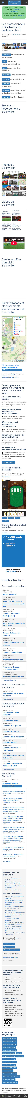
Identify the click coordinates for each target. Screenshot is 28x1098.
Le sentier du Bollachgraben (13, 737)
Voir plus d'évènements (9, 680)
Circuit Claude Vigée (10, 720)
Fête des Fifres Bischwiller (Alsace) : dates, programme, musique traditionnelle (13, 800)
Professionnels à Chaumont (9, 1044)
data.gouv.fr (15, 377)
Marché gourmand (9, 594)
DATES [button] (4, 61)
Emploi (14, 1096)
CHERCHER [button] (6, 97)
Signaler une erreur (9, 947)
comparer (4, 532)
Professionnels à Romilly (9, 1059)
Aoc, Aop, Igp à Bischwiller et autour (15, 912)
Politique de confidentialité (10, 957)
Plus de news (6, 861)
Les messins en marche (8, 1079)
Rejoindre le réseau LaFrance (11, 949)
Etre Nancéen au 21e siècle (9, 1073)
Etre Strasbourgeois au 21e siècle (11, 1076)
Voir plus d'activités (8, 699)
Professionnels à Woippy (9, 1065)
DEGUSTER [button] (6, 79)
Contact (25, 1096)
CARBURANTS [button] (6, 54)
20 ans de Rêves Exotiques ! (13, 677)
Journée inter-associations (13, 660)
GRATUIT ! (5, 521)
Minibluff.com (5, 476)
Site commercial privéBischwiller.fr (14, 2)
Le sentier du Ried (9, 742)
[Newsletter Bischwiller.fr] (22, 2)
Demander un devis (9, 944)
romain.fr (20, 1056)
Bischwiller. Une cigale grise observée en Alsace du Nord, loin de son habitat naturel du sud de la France (13, 809)
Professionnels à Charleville (9, 1041)
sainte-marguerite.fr (7, 1070)
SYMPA (17, 518)
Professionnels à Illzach (8, 1053)
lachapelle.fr (6, 1056)
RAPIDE (11, 518)
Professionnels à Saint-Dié (9, 1067)
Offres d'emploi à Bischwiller (13, 890)
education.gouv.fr (6, 377)
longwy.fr (13, 1056)
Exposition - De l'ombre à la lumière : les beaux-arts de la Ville (13, 604)
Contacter (18, 938)
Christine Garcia (15, 34)
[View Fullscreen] (3, 320)
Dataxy (13, 374)
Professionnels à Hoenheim (9, 1050)
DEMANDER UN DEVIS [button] (8, 462)
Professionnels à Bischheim (9, 1038)
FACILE (4, 518)
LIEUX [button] (4, 68)
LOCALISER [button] (6, 90)
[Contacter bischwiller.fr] (25, 2)
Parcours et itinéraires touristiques (14, 906)
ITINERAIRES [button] (6, 74)
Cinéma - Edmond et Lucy (12, 652)
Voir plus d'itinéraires (8, 769)
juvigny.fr (19, 1053)
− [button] (3, 326)
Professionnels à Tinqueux (9, 1062)
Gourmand (19, 1096)
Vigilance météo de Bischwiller (13, 926)
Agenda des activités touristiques (14, 900)
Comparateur (8, 1096)
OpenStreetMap (21, 360)
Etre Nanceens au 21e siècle (10, 1082)
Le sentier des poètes (11, 731)
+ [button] (3, 323)
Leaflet (15, 360)
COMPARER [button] (6, 83)
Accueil (2, 1096)
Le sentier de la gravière (12, 726)
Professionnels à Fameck (9, 1047)
